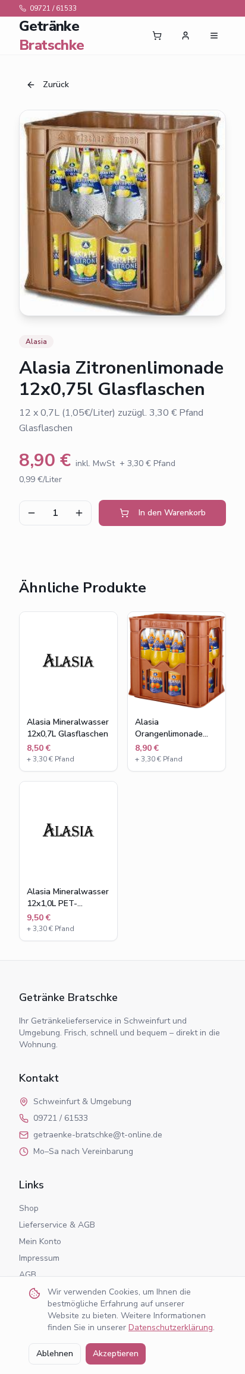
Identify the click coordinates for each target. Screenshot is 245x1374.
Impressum (39, 1258)
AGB (27, 1274)
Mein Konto (40, 1241)
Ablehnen (54, 1353)
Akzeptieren (116, 1353)
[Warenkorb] (157, 35)
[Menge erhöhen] (79, 513)
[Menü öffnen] (214, 35)
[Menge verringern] (31, 513)
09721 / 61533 (53, 8)
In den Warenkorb (172, 512)
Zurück (56, 84)
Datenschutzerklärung (170, 1327)
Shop (29, 1208)
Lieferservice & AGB (57, 1224)
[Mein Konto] (185, 35)
